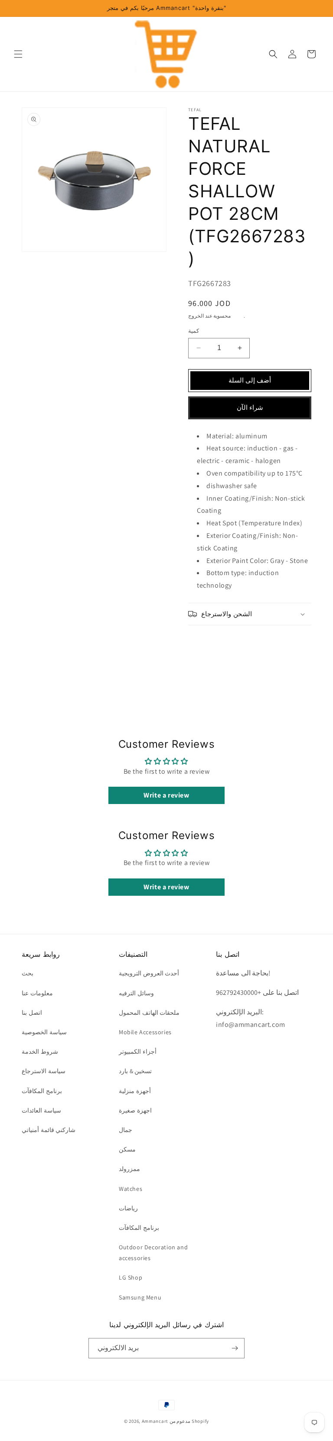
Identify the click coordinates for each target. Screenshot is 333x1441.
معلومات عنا (37, 993)
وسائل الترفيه (136, 993)
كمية (193, 331)
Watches (130, 1189)
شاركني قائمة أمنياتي (48, 1130)
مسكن (127, 1149)
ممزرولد (129, 1169)
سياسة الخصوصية (44, 1032)
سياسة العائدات (41, 1110)
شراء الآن (250, 407)
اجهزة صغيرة (135, 1110)
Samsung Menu (140, 1297)
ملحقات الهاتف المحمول (149, 1012)
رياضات (128, 1208)
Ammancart (155, 1421)
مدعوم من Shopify (189, 1421)
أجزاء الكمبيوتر (138, 1051)
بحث (27, 973)
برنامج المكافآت (42, 1091)
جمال (125, 1130)
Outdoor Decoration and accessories (153, 1252)
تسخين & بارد (135, 1071)
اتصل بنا (32, 1012)
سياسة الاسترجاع (43, 1071)
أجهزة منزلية (135, 1091)
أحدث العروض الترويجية (149, 973)
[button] (18, 54)
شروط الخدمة (40, 1051)
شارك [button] (205, 641)
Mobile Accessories (145, 1032)
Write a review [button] (166, 795)
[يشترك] (234, 1348)
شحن (238, 315)
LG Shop (130, 1277)
